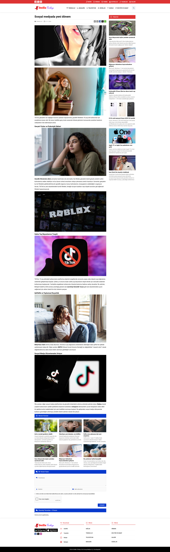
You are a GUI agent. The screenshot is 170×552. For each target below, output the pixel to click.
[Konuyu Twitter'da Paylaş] (103, 21)
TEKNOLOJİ (39, 21)
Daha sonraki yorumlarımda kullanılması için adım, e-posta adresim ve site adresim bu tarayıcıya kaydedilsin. (65, 493)
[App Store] (52, 531)
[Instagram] (41, 2)
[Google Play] (40, 531)
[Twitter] (38, 2)
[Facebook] (36, 2)
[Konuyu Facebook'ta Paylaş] (100, 21)
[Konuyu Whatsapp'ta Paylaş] (105, 21)
